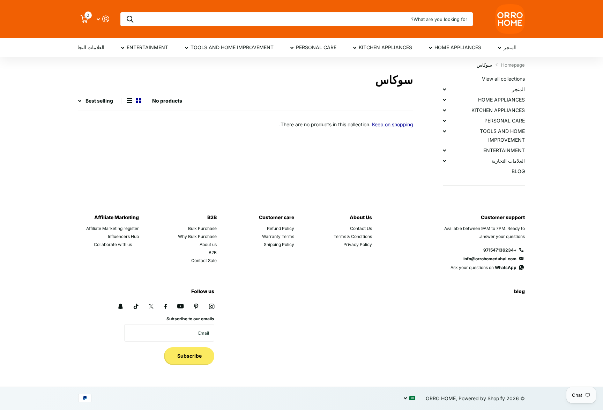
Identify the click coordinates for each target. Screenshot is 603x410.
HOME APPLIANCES (457, 47)
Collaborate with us (113, 244)
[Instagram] (211, 306)
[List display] (129, 100)
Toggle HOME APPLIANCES (444, 100)
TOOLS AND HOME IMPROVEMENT (232, 47)
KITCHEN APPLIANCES (385, 47)
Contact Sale (204, 260)
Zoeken (130, 19)
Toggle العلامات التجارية (444, 161)
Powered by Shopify (482, 398)
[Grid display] (138, 100)
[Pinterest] (196, 306)
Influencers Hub (123, 236)
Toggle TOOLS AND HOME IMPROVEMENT (444, 131)
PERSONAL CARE (316, 47)
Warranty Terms (278, 236)
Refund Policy (280, 228)
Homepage (513, 65)
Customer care (276, 217)
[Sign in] (102, 19)
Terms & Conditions (353, 236)
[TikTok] (136, 306)
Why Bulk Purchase (197, 236)
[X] (151, 306)
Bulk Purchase (202, 228)
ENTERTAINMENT (147, 47)
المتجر (510, 47)
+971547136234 (499, 250)
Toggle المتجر (444, 89)
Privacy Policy (357, 244)
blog (519, 291)
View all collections (503, 79)
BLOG (518, 171)
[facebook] (165, 306)
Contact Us (361, 228)
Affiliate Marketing (116, 217)
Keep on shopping (392, 124)
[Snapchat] (120, 306)
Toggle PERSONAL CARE (444, 121)
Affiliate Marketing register (112, 228)
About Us (361, 217)
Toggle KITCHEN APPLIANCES (444, 110)
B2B (212, 217)
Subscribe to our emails (190, 318)
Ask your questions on (483, 267)
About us (208, 244)
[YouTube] (180, 306)
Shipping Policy (279, 244)
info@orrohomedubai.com (489, 258)
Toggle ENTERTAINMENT (444, 150)
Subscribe (189, 356)
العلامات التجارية (87, 47)
